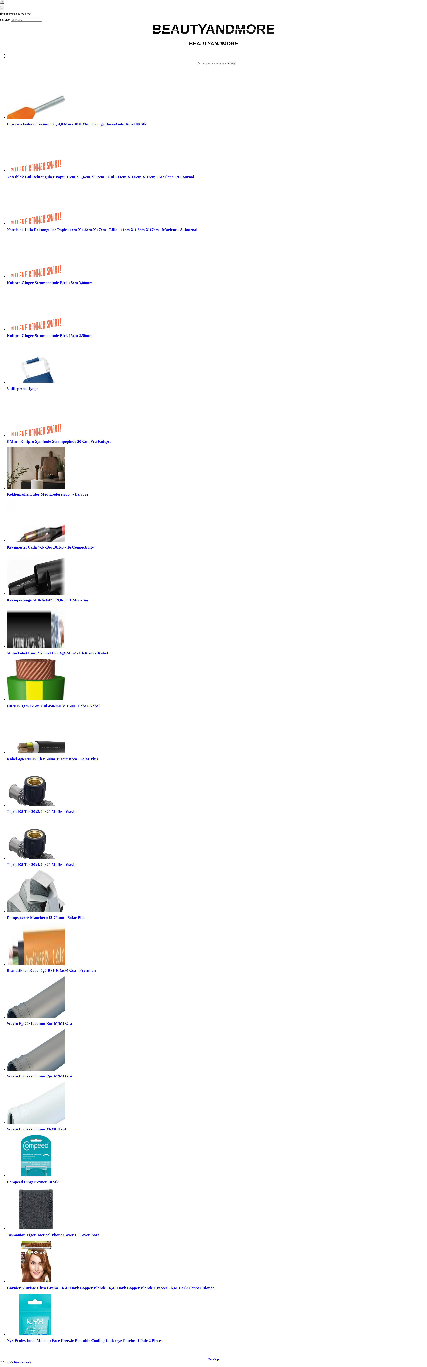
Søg (233, 63)
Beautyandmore (22, 1362)
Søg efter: (5, 19)
